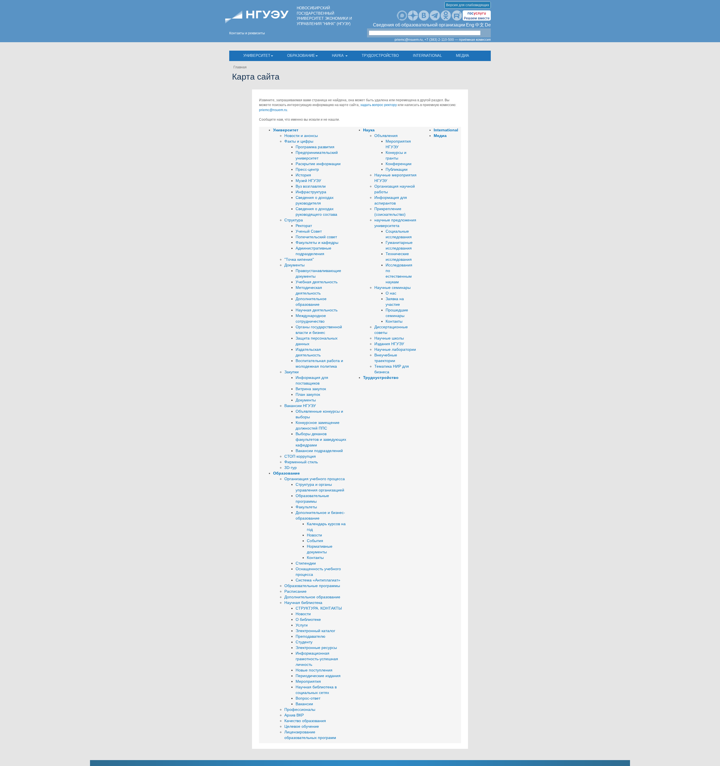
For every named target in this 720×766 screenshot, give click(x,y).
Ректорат (304, 225)
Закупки (291, 372)
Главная (240, 67)
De (488, 25)
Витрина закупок (311, 389)
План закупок (308, 394)
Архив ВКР (294, 715)
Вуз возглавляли (311, 186)
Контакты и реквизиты (247, 33)
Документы (294, 265)
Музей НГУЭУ (308, 180)
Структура (293, 220)
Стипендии (306, 563)
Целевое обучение (301, 726)
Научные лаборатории (395, 349)
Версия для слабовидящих (467, 5)
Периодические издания (318, 675)
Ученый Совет (309, 231)
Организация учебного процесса (314, 479)
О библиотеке (308, 619)
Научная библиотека (303, 602)
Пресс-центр (307, 169)
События (315, 540)
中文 (479, 25)
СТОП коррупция (300, 456)
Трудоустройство (380, 55)
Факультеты (306, 507)
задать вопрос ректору (378, 105)
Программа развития (315, 147)
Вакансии (304, 704)
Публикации (397, 169)
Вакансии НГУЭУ (300, 405)
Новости (314, 535)
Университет (256, 55)
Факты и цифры (298, 141)
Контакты (315, 557)
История (303, 175)
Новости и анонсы (301, 135)
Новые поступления (314, 670)
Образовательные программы (312, 585)
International (427, 55)
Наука (338, 55)
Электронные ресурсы (316, 647)
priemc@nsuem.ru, (409, 40)
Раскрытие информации (318, 163)
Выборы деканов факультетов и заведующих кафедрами (321, 439)
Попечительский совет (316, 237)
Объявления (386, 135)
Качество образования (305, 720)
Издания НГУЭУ (389, 344)
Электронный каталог (315, 630)
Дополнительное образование (312, 597)
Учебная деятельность (317, 282)
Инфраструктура (311, 192)
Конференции (398, 163)
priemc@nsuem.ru (273, 110)
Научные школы (389, 338)
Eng (470, 25)
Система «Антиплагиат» (318, 580)
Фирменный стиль (301, 462)
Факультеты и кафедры (317, 242)
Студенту (304, 642)
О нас (391, 293)
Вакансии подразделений (319, 450)
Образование (301, 55)
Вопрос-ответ (308, 698)
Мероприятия (308, 681)
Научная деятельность (317, 310)
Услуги (302, 625)
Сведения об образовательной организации (419, 25)
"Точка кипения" (299, 259)
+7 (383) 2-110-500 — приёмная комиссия (457, 40)
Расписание (295, 591)
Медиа (462, 55)
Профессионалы (299, 709)
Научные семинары (392, 287)
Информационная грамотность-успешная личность (317, 659)
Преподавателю (310, 636)
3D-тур (290, 467)
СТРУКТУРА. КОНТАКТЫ (319, 608)
